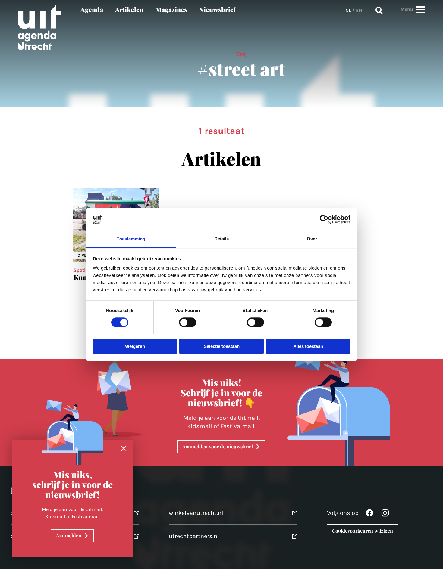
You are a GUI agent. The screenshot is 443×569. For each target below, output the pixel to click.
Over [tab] (312, 239)
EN (359, 10)
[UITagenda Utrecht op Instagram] (385, 514)
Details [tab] (221, 239)
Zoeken (379, 10)
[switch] (187, 322)
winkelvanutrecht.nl (196, 512)
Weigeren (135, 346)
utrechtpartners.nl (194, 536)
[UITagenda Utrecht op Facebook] (369, 514)
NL (348, 10)
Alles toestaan (308, 346)
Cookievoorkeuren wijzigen (362, 530)
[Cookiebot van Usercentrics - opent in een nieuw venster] (324, 219)
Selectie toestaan (222, 346)
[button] (420, 9)
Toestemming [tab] (131, 239)
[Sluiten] (124, 449)
